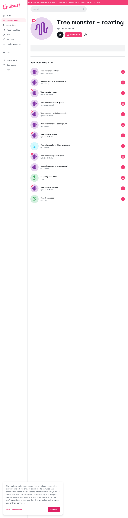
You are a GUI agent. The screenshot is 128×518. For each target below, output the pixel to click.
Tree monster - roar (48, 92)
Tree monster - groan (49, 187)
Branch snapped (47, 198)
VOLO (42, 179)
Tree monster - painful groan (52, 155)
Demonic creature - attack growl (54, 166)
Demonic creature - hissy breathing (55, 145)
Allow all (53, 509)
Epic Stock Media (65, 28)
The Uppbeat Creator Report (80, 2)
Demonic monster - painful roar (53, 81)
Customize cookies (14, 509)
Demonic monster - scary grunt (53, 124)
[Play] (60, 35)
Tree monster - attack (49, 71)
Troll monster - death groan (52, 102)
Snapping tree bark (48, 177)
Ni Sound (43, 200)
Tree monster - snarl (49, 134)
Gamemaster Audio (47, 105)
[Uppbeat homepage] (13, 6)
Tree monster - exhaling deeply (53, 113)
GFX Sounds (44, 84)
